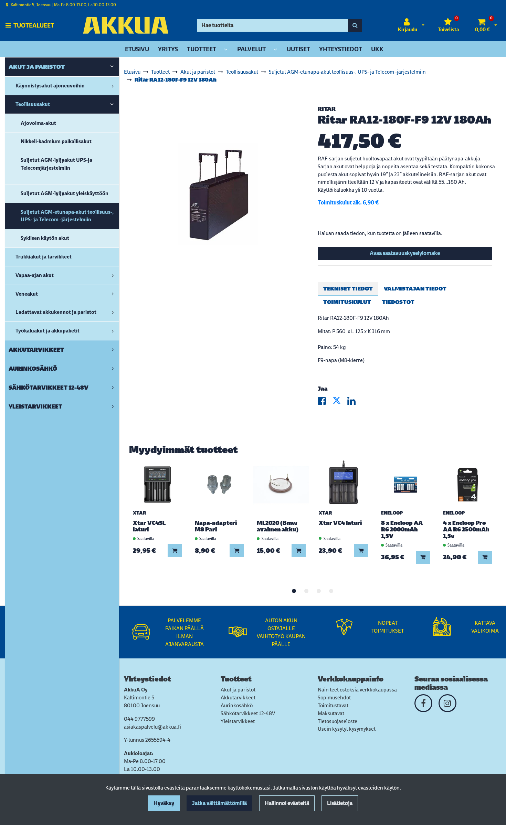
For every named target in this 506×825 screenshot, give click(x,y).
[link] (112, 66)
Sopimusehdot (334, 697)
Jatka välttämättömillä (219, 803)
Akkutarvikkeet (238, 697)
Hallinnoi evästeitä (287, 803)
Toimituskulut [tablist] (347, 302)
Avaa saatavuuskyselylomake (405, 253)
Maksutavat (331, 713)
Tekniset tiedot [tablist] (348, 288)
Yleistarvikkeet (238, 721)
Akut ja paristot (238, 689)
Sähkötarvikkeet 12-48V (248, 713)
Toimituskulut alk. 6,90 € (348, 202)
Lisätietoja (339, 803)
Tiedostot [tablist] (398, 302)
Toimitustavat (333, 705)
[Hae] (355, 25)
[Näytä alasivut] (226, 50)
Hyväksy (164, 803)
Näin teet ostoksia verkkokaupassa (357, 689)
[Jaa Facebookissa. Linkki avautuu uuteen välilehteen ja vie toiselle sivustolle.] (325, 402)
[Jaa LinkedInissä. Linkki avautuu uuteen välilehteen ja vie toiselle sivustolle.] (354, 402)
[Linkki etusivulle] (126, 25)
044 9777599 (139, 719)
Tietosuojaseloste (337, 721)
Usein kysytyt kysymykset (347, 729)
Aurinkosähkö (237, 705)
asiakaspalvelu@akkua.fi (152, 726)
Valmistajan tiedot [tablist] (415, 288)
